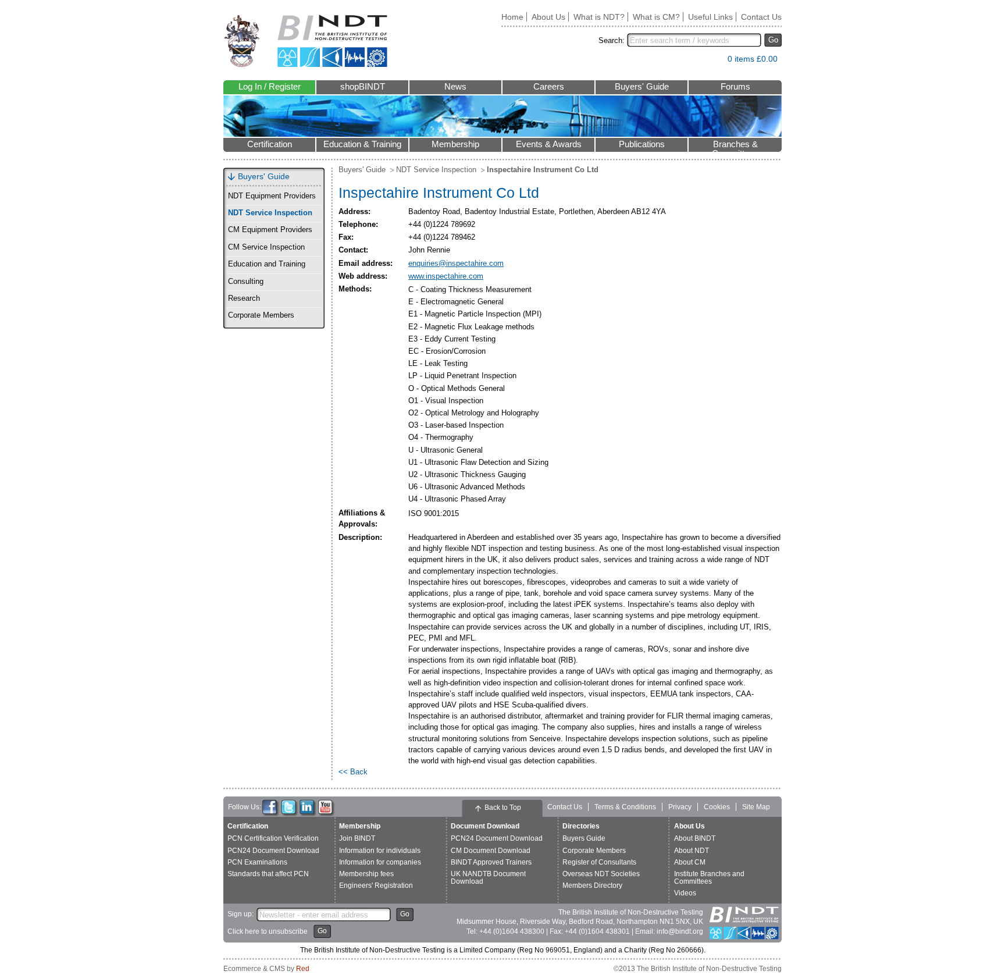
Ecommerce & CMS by (266, 969)
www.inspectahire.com (445, 276)
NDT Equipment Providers (272, 196)
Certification (269, 144)
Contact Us (761, 17)
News (455, 86)
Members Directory (592, 885)
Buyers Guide (583, 838)
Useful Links (710, 17)
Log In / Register (269, 86)
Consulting (245, 282)
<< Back (353, 771)
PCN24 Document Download (273, 851)
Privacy (680, 807)
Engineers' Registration (376, 885)
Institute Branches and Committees (709, 877)
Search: (611, 40)
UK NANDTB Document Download (488, 877)
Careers (548, 86)
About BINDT (694, 838)
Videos (685, 893)
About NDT (691, 851)
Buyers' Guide (642, 86)
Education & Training (362, 144)
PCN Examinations (257, 862)
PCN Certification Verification (273, 838)
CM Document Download (490, 851)
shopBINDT (362, 86)
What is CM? (656, 17)
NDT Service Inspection (270, 213)
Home (512, 17)
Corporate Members (261, 315)
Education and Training (266, 264)
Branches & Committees (735, 146)
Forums (735, 86)
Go (773, 39)
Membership (455, 144)
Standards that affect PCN (268, 874)
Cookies (717, 807)
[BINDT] (305, 41)
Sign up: (240, 914)
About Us (548, 17)
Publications (642, 144)
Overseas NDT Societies (601, 874)
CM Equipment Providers (270, 230)
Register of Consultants (599, 862)
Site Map (756, 807)
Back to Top (502, 807)
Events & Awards (549, 144)
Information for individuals (379, 851)
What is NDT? (599, 17)
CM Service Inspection (266, 247)
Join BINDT (357, 838)
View (713, 61)
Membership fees (366, 874)
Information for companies (380, 862)
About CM (689, 862)
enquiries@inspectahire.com (456, 263)
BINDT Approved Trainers (491, 862)
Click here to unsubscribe (267, 931)
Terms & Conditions (625, 807)
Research (244, 298)
